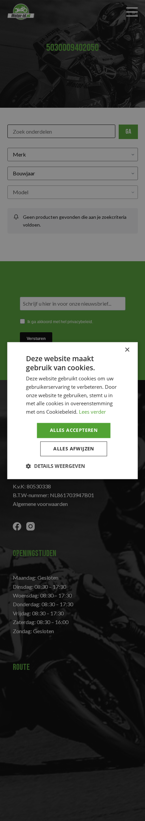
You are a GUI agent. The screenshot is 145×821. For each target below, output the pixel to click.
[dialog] (72, 410)
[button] (55, 466)
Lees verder (92, 412)
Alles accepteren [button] (73, 430)
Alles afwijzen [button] (73, 448)
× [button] (126, 349)
